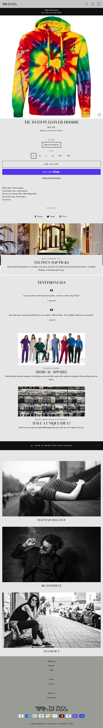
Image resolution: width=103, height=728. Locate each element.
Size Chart (6, 199)
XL (53, 155)
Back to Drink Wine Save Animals (53, 446)
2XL (60, 155)
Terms (51, 679)
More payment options (52, 178)
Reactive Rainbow (51, 144)
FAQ (51, 670)
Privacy (51, 683)
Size (51, 151)
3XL (68, 155)
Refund (51, 665)
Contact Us (51, 697)
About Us (51, 693)
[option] (51, 11)
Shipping (43, 130)
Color (51, 140)
